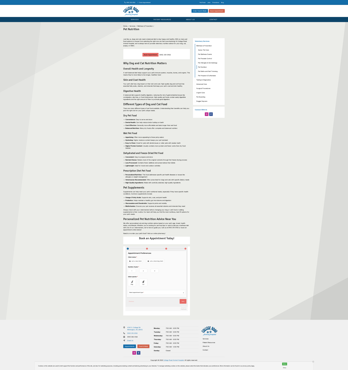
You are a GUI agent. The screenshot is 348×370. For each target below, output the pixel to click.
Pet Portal (202, 2)
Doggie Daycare (201, 101)
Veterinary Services (202, 41)
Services (135, 19)
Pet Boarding (200, 97)
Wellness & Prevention (145, 26)
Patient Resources (162, 19)
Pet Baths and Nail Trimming (208, 71)
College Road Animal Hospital (173, 360)
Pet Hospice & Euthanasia (207, 76)
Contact (213, 19)
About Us (190, 19)
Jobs (208, 2)
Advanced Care (201, 84)
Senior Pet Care (203, 50)
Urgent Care (200, 93)
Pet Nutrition (202, 67)
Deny (284, 367)
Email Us (130, 340)
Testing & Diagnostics (203, 80)
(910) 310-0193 (165, 55)
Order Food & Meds (199, 11)
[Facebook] (211, 114)
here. (252, 366)
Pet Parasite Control (205, 58)
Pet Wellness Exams (205, 54)
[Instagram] (206, 114)
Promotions (215, 2)
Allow (284, 364)
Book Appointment (216, 11)
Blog (222, 2)
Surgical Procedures (203, 88)
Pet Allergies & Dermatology (207, 63)
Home (125, 26)
